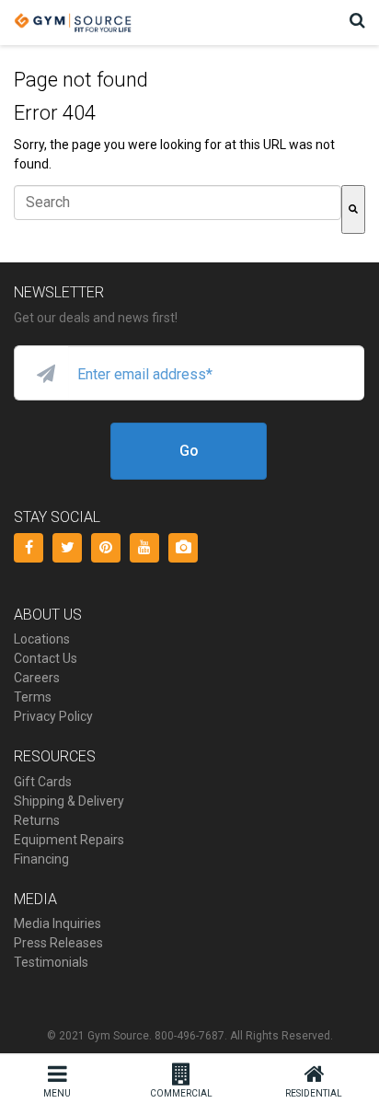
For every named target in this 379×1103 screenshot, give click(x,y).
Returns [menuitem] (37, 820)
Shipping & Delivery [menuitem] (69, 801)
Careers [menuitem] (37, 677)
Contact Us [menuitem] (45, 658)
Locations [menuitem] (42, 639)
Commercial (181, 1093)
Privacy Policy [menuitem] (53, 716)
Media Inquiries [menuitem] (57, 923)
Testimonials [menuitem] (51, 962)
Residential (313, 1093)
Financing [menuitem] (41, 859)
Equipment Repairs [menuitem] (69, 839)
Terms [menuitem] (33, 697)
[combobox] (177, 202)
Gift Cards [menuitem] (43, 781)
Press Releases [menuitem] (58, 942)
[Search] (353, 209)
